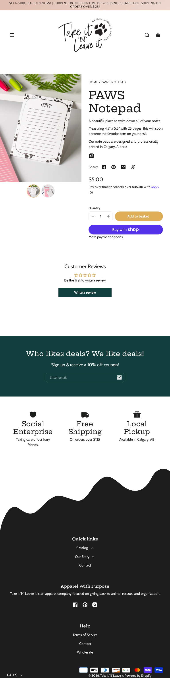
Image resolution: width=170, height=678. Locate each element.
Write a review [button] (85, 292)
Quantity (94, 208)
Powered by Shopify (138, 676)
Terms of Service (85, 635)
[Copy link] (133, 167)
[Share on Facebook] (104, 167)
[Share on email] (123, 167)
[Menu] (12, 35)
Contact (85, 565)
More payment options (106, 237)
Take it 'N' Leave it (111, 676)
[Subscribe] (119, 377)
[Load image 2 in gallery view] (48, 191)
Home (93, 82)
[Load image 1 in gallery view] (33, 191)
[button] (147, 35)
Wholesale (85, 652)
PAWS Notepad (113, 82)
